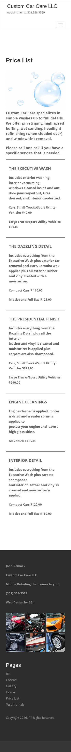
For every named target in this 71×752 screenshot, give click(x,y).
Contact (12, 680)
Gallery (11, 686)
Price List (12, 698)
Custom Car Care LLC (32, 6)
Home (10, 692)
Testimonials (15, 704)
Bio (8, 674)
